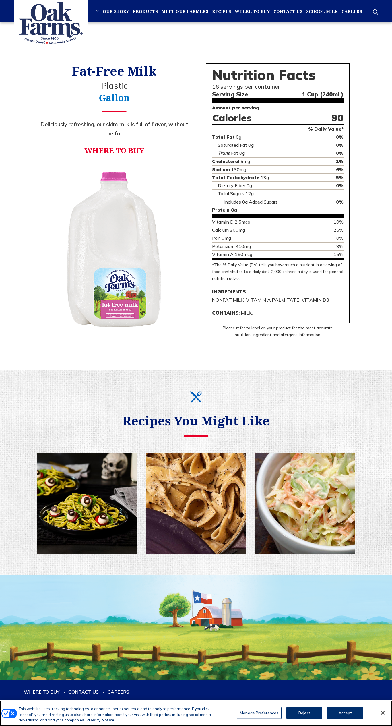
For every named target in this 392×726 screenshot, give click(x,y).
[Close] (383, 712)
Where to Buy (252, 11)
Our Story (116, 11)
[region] (196, 713)
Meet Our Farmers (185, 11)
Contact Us (287, 11)
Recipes (221, 11)
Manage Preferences (259, 712)
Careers (351, 11)
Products (145, 11)
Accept (345, 712)
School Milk (322, 11)
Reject (304, 712)
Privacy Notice (100, 720)
